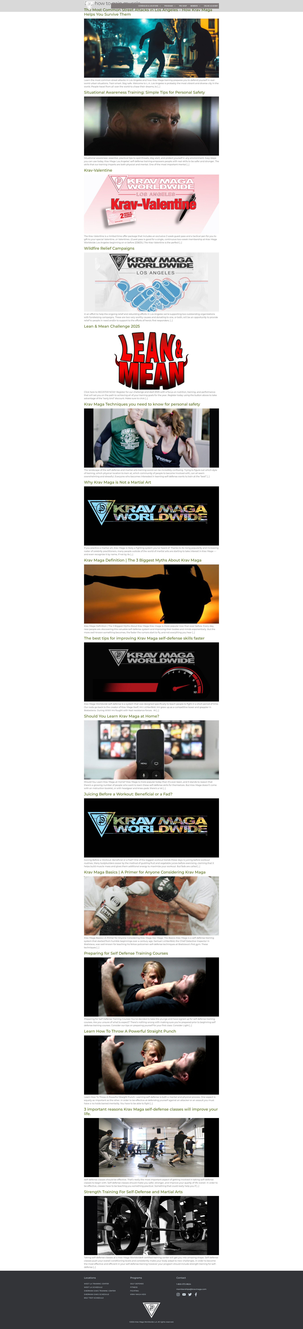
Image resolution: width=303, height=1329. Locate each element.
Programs (168, 6)
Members (194, 6)
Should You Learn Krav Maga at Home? (121, 716)
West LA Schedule (93, 1287)
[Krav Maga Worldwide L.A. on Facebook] (196, 1294)
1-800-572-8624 (183, 1284)
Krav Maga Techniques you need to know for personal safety (142, 404)
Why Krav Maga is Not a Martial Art (117, 482)
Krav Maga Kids (138, 1294)
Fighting (134, 1291)
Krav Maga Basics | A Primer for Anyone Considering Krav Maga (145, 872)
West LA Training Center (96, 1284)
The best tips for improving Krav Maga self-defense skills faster (144, 638)
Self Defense (137, 1284)
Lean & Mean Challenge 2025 (112, 326)
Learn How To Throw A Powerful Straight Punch (130, 1031)
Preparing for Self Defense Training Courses (126, 953)
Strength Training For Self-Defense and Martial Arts (133, 1191)
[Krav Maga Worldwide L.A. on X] (190, 1294)
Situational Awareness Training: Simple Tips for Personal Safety (144, 92)
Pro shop (183, 6)
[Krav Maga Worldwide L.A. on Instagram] (178, 1294)
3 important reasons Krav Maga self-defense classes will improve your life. (151, 1111)
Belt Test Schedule (94, 1298)
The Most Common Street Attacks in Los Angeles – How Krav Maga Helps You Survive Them (148, 12)
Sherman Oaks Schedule (96, 1294)
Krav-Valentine (98, 170)
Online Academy (211, 6)
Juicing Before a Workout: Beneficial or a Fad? (128, 794)
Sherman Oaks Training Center (100, 1291)
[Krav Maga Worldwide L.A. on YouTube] (184, 1294)
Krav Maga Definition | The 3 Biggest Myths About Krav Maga (142, 560)
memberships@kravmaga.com (191, 1289)
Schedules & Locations (148, 6)
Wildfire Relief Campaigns (109, 248)
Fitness (134, 1287)
